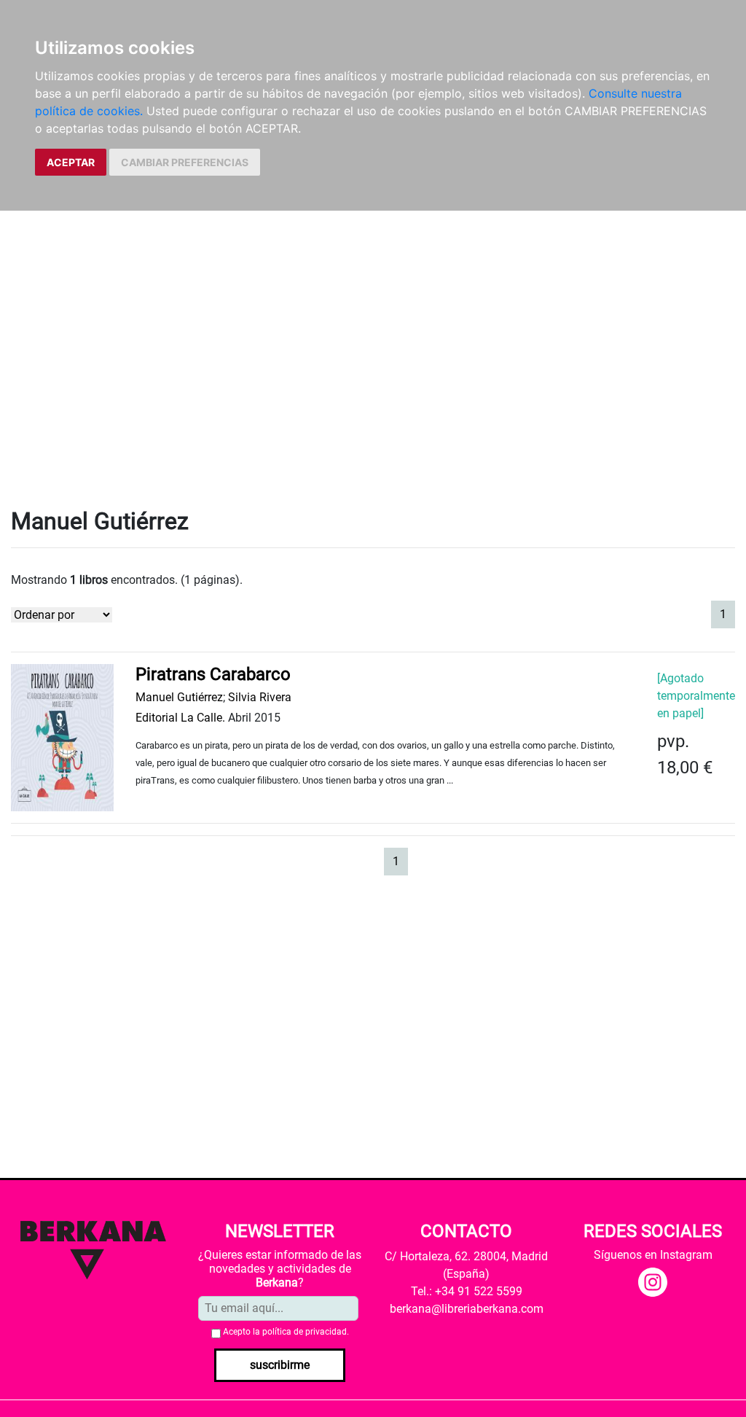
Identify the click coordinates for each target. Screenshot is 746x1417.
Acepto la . (286, 1332)
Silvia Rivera (259, 697)
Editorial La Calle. (180, 718)
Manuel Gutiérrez (179, 697)
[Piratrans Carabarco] (62, 736)
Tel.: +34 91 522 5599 (466, 1291)
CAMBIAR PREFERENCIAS (184, 162)
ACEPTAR (71, 162)
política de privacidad (304, 1332)
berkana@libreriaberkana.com (466, 1309)
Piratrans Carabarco (213, 674)
